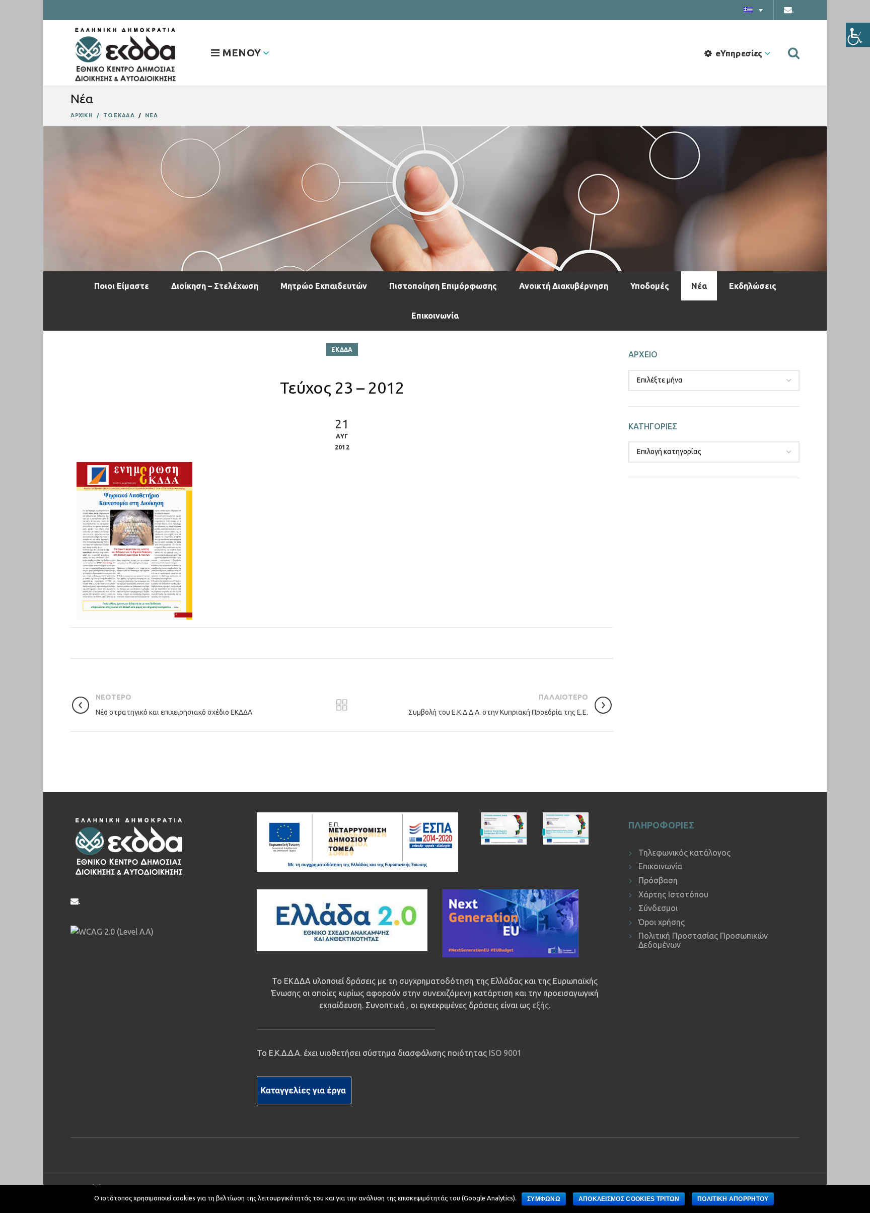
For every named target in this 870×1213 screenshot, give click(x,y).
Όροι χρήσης (661, 922)
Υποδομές (649, 285)
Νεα (151, 115)
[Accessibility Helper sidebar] (858, 35)
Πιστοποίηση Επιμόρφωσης (443, 285)
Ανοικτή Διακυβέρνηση (563, 285)
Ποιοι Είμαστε (121, 285)
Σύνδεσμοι (658, 908)
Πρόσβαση (658, 880)
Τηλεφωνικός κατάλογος (684, 852)
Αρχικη (81, 115)
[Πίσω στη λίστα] (341, 705)
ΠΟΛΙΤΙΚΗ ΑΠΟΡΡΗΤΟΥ (732, 1198)
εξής (540, 1005)
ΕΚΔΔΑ (342, 349)
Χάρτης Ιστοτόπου (673, 894)
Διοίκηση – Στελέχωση (214, 285)
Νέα (699, 285)
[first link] (794, 53)
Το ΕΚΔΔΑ (118, 115)
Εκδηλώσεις (752, 285)
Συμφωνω (543, 1198)
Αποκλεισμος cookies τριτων (629, 1198)
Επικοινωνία (435, 315)
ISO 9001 (505, 1052)
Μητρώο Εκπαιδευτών (323, 285)
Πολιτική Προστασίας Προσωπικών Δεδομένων (703, 940)
